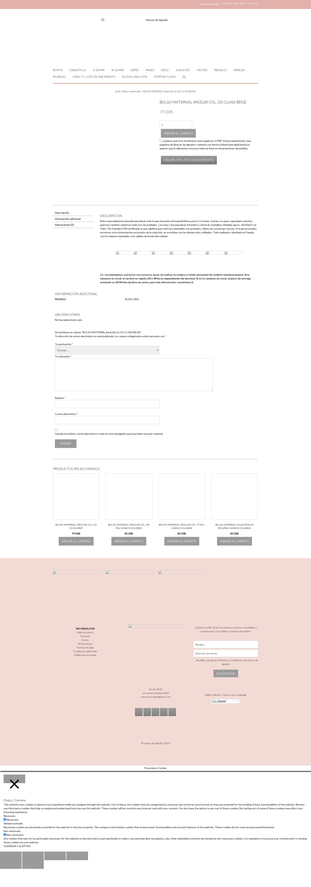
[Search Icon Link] (184, 79)
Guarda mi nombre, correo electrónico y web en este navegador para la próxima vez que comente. (109, 433)
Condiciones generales (85, 651)
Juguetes (183, 70)
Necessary (12, 819)
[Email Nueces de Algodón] (147, 712)
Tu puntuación (64, 344)
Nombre (60, 397)
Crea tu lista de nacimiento (94, 76)
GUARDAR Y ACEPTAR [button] (17, 846)
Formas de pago (85, 647)
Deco (165, 70)
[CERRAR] (14, 779)
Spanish (221, 701)
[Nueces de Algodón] (155, 39)
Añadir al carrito (178, 133)
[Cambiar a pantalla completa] (55, 856)
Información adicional (68, 218)
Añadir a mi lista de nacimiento (189, 160)
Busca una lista (134, 76)
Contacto (85, 636)
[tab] (73, 213)
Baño (135, 70)
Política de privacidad (85, 655)
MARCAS (239, 70)
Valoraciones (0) (64, 224)
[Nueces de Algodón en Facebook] (155, 712)
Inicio (117, 91)
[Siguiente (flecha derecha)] (33, 864)
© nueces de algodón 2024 (155, 743)
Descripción (62, 212)
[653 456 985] (172, 712)
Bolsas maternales (131, 91)
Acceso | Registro (209, 4)
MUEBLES (59, 76)
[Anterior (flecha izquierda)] (11, 864)
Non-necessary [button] (12, 830)
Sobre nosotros (85, 632)
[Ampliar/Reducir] (77, 856)
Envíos (85, 639)
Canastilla (77, 70)
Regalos (220, 70)
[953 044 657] (164, 712)
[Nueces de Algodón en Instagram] (139, 712)
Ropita (58, 70)
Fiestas (202, 70)
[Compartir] (33, 856)
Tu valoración (63, 356)
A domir (99, 70)
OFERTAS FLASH (165, 76)
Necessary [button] (9, 815)
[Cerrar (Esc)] (11, 856)
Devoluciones (85, 643)
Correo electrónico (66, 413)
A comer (118, 70)
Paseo (150, 70)
